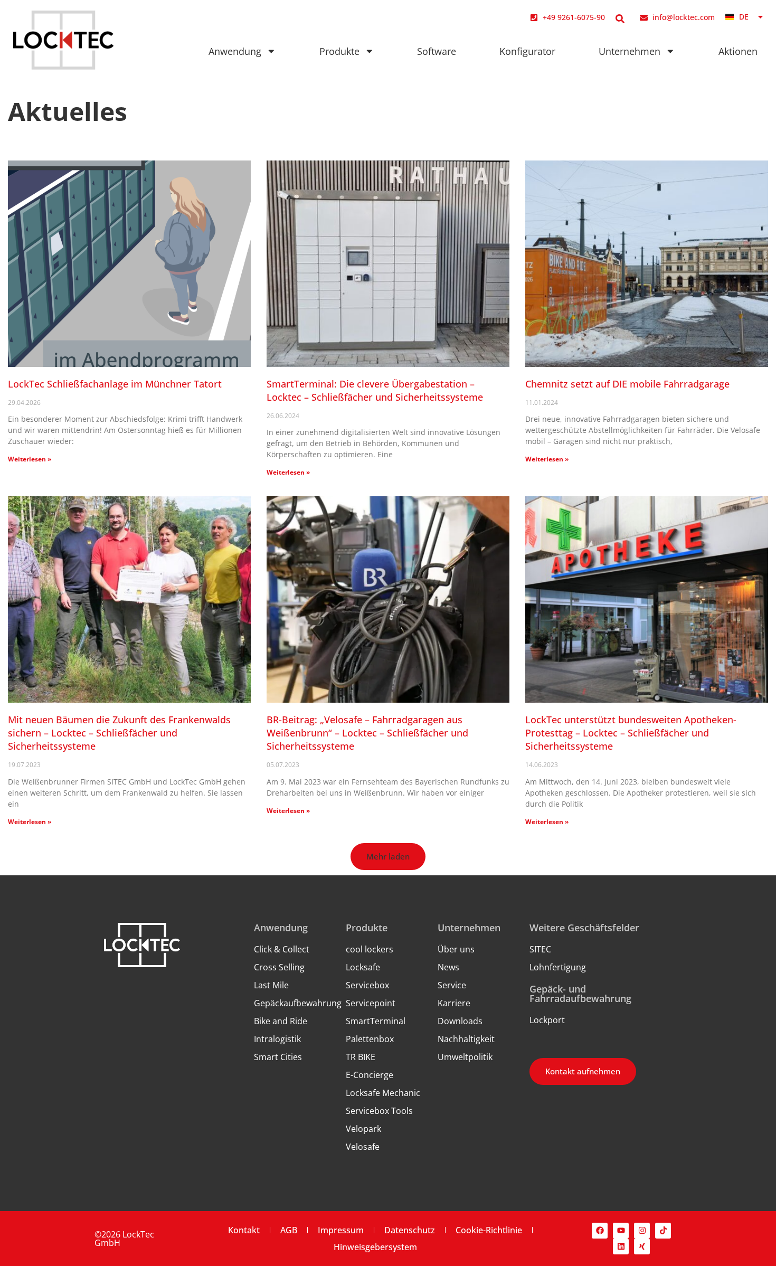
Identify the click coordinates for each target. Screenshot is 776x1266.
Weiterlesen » (29, 459)
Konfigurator (527, 51)
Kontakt (244, 1230)
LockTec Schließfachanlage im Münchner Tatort (115, 383)
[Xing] (642, 1246)
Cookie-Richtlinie (489, 1230)
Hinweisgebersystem (375, 1247)
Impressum (341, 1230)
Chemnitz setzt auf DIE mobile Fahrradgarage (627, 383)
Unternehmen (629, 51)
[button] (388, 856)
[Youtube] (621, 1231)
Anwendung (235, 51)
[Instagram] (642, 1231)
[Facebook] (600, 1231)
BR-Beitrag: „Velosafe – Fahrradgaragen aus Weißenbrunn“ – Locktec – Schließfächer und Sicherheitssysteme (367, 732)
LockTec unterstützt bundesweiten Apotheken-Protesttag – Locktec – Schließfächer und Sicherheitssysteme (630, 732)
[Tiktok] (663, 1231)
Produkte (339, 51)
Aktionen (738, 51)
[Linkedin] (621, 1246)
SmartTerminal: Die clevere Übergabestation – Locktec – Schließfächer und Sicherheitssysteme (375, 390)
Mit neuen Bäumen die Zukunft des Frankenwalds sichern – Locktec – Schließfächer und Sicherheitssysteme (119, 732)
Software (436, 51)
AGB (288, 1230)
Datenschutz (409, 1230)
